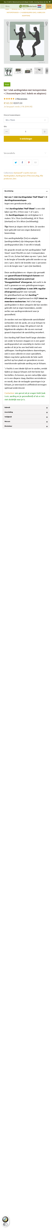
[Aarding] (24, 6)
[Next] (46, 41)
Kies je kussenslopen (12, 115)
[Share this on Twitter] (15, 162)
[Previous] (6, 41)
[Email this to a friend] (35, 162)
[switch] (5, 1224)
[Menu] (1, 6)
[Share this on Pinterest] (29, 162)
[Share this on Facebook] (22, 162)
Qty (5, 126)
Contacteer (10, 393)
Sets (14, 178)
